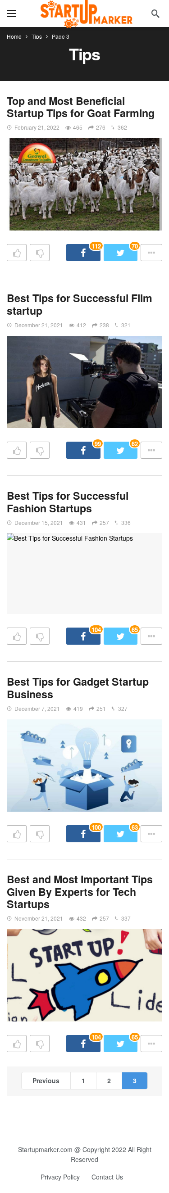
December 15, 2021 (38, 522)
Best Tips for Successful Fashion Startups (67, 501)
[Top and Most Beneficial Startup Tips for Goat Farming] (84, 184)
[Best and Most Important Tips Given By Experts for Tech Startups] (84, 975)
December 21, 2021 (38, 325)
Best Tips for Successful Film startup (79, 304)
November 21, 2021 (38, 918)
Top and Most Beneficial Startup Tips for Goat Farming (81, 107)
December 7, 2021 (37, 708)
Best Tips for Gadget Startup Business (78, 687)
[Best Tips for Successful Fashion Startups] (84, 573)
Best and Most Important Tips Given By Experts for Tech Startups (80, 892)
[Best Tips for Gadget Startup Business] (84, 765)
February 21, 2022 (36, 127)
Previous (45, 1080)
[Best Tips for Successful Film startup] (84, 382)
